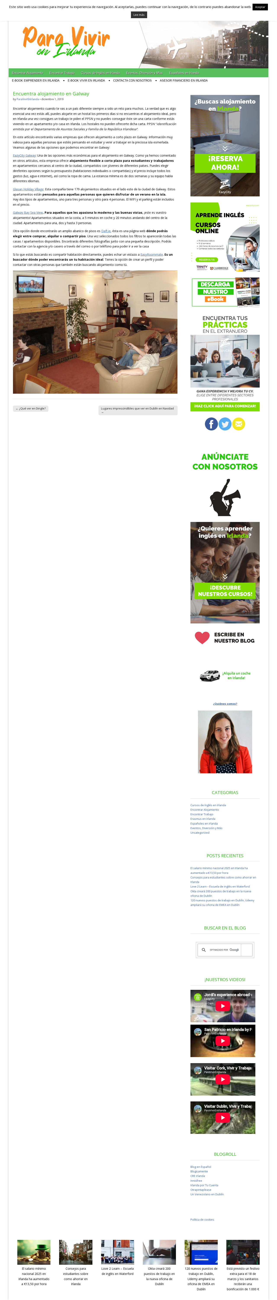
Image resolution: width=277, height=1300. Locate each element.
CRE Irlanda (197, 1176)
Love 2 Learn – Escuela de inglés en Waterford (220, 886)
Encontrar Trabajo (61, 73)
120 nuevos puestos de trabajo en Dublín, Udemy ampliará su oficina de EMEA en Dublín (201, 1278)
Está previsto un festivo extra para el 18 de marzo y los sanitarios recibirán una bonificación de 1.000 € (243, 1278)
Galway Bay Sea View (28, 212)
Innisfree (196, 1181)
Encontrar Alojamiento (27, 73)
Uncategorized (199, 833)
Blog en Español (200, 1167)
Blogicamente (199, 1171)
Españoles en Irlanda (184, 73)
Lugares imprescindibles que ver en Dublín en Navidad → (137, 410)
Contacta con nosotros (132, 80)
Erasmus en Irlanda (202, 819)
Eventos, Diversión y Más (144, 73)
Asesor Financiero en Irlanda (184, 80)
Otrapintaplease (200, 1190)
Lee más (139, 15)
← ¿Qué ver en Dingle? (31, 408)
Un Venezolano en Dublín (207, 1194)
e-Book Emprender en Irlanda (36, 80)
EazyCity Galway (24, 155)
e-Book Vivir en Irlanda (86, 80)
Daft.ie (106, 231)
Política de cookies (202, 1219)
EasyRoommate (151, 254)
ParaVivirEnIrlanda (28, 99)
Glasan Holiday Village (28, 189)
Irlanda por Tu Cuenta (204, 1185)
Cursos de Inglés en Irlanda (100, 73)
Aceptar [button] (260, 7)
